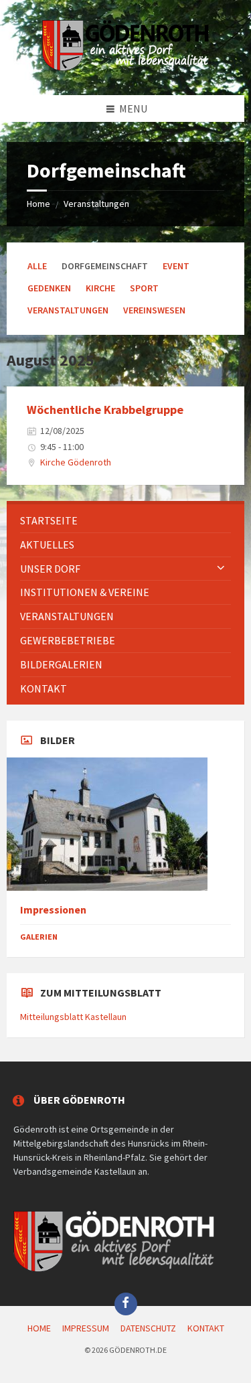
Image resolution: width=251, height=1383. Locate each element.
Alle (37, 266)
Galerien (39, 937)
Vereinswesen (154, 310)
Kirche (100, 288)
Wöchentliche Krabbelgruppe (105, 409)
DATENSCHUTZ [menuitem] (148, 1328)
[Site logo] (126, 68)
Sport (144, 288)
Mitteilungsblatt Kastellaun (73, 1017)
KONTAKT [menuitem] (205, 1328)
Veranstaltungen (96, 204)
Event (176, 266)
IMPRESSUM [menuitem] (85, 1328)
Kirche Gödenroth (75, 462)
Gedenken (49, 288)
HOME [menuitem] (39, 1328)
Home (38, 204)
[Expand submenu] (221, 569)
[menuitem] (125, 520)
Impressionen (53, 909)
